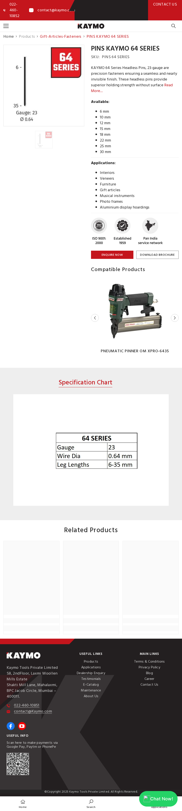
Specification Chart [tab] (86, 383)
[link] (31, 620)
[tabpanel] (91, 450)
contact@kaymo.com (56, 10)
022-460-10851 (27, 705)
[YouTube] (22, 726)
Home (8, 36)
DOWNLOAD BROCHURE (157, 254)
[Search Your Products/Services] (173, 26)
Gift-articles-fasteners (60, 36)
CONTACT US (165, 4)
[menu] (6, 26)
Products (27, 36)
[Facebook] (11, 726)
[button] (95, 318)
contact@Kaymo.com (33, 711)
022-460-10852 (15, 10)
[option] (43, 85)
